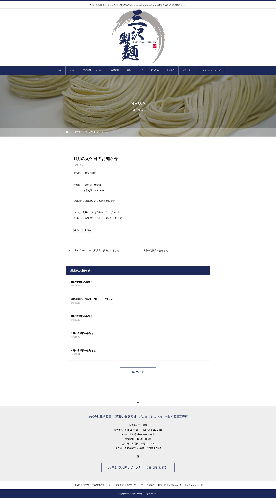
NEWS (72, 70)
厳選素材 (115, 70)
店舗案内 (155, 70)
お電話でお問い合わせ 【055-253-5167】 (138, 467)
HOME (59, 70)
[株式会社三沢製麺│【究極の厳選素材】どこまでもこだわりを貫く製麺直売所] (138, 37)
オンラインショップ (211, 70)
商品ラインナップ (135, 70)
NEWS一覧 (138, 372)
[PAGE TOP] (138, 402)
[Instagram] (138, 456)
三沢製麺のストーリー (93, 70)
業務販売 (170, 70)
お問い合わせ (188, 70)
